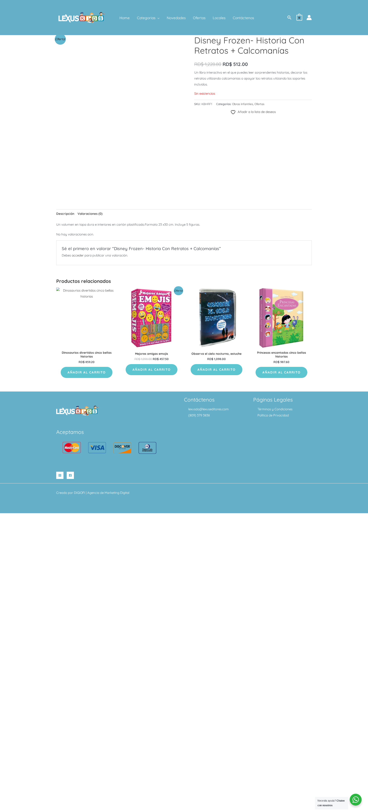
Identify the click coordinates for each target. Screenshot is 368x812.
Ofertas (259, 104)
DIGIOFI (79, 493)
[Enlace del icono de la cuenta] (309, 17)
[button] (157, 17)
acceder (78, 255)
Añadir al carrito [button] (87, 372)
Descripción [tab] (65, 214)
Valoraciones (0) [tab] (90, 214)
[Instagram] (59, 475)
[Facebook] (70, 475)
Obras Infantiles (242, 104)
